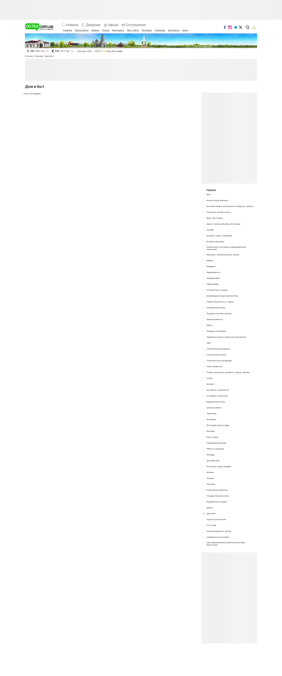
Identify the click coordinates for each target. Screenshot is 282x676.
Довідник (93, 25)
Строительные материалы (218, 349)
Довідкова (160, 30)
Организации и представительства (222, 296)
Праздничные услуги (216, 308)
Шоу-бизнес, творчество (218, 390)
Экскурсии (211, 419)
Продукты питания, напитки (219, 313)
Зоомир (210, 230)
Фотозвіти (147, 30)
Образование (213, 284)
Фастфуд (210, 431)
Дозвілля (67, 30)
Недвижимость (213, 272)
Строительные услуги (216, 355)
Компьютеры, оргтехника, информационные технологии (226, 248)
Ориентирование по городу (219, 531)
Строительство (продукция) (219, 360)
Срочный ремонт (214, 408)
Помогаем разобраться (217, 490)
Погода (105, 30)
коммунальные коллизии (218, 537)
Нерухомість (118, 30)
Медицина (211, 266)
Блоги (185, 30)
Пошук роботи (81, 30)
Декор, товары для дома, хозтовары (223, 224)
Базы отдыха (212, 437)
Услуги (210, 378)
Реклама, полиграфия (216, 331)
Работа (210, 325)
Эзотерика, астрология (217, 396)
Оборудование (213, 278)
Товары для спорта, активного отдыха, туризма (228, 372)
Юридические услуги (216, 402)
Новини (72, 25)
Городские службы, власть (219, 212)
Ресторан (211, 484)
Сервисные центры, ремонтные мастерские (226, 337)
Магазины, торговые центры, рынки (223, 255)
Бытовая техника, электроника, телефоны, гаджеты (230, 206)
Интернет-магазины (215, 241)
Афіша (113, 25)
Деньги (210, 508)
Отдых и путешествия (216, 519)
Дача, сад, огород (215, 218)
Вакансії (95, 30)
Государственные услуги (218, 496)
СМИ (209, 343)
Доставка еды (213, 460)
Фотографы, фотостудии (218, 425)
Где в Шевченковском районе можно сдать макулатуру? (226, 543)
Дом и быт (211, 513)
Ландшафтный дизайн (216, 443)
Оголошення (136, 25)
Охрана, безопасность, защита (220, 302)
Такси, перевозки (214, 366)
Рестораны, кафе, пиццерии (219, 466)
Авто (209, 194)
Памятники (211, 413)
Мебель (210, 260)
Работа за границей (215, 449)
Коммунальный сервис (217, 502)
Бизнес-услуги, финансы (217, 200)
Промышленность (215, 319)
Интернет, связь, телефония (219, 236)
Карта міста (173, 30)
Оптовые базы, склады (217, 290)
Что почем (211, 525)
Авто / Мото (133, 30)
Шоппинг (210, 384)
